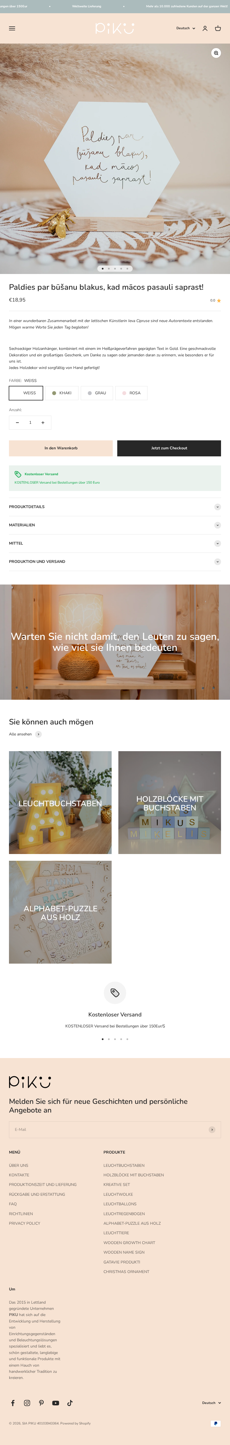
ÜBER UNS (18, 1165)
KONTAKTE (19, 1175)
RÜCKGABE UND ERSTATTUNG (37, 1194)
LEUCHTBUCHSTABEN (124, 1165)
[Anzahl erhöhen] (43, 422)
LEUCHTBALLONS (120, 1204)
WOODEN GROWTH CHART (129, 1242)
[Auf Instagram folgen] (27, 1403)
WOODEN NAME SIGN (124, 1252)
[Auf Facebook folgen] (13, 1403)
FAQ (13, 1204)
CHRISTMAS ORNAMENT (126, 1271)
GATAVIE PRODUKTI (122, 1262)
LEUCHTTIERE (116, 1233)
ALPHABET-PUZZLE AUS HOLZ (132, 1223)
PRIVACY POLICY (24, 1223)
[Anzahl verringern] (17, 422)
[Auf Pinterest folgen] (41, 1403)
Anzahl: (15, 410)
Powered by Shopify (75, 1423)
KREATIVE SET (117, 1184)
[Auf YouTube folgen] (55, 1403)
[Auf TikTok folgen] (70, 1403)
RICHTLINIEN (21, 1214)
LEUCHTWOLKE (118, 1194)
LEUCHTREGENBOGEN (124, 1214)
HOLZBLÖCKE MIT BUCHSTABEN (134, 1175)
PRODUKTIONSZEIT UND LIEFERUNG (43, 1184)
